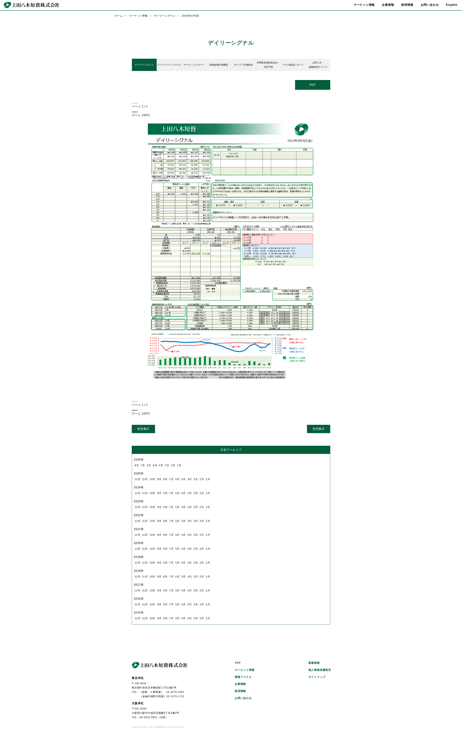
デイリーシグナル (164, 15)
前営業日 (143, 428)
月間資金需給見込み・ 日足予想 (268, 64)
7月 (143, 465)
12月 (137, 479)
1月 (179, 465)
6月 (149, 465)
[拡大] (136, 111)
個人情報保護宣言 (319, 669)
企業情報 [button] (388, 4)
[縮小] (133, 111)
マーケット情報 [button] (364, 4)
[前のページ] (133, 103)
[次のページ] (136, 103)
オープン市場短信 (243, 64)
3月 (167, 465)
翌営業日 (319, 428)
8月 (137, 465)
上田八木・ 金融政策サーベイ (318, 64)
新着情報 (314, 662)
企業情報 (240, 683)
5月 (155, 465)
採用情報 (407, 4)
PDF (313, 84)
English (451, 4)
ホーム (119, 15)
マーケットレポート (193, 64)
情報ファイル (243, 676)
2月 (173, 465)
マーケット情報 (138, 15)
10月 (152, 479)
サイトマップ (317, 676)
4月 (161, 465)
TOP (238, 662)
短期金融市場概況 (218, 64)
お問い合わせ (430, 4)
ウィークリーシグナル (169, 64)
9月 (159, 479)
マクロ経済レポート (293, 64)
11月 (145, 479)
